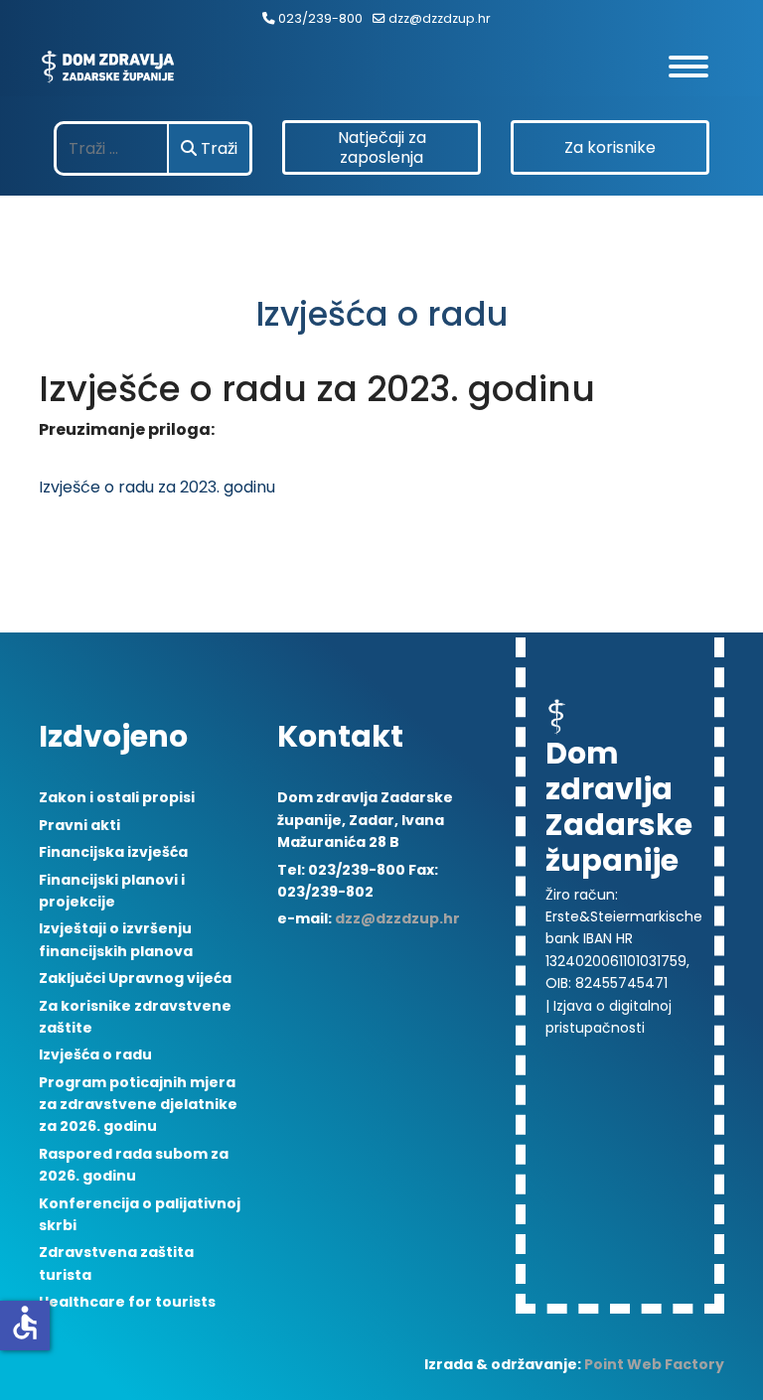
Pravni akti (79, 825)
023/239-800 (320, 18)
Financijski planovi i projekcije (112, 890)
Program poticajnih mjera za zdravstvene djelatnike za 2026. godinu (138, 1104)
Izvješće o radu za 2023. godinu (157, 487)
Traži (217, 148)
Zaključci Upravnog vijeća (135, 978)
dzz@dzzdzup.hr (439, 18)
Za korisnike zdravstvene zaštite (135, 1017)
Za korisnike (610, 147)
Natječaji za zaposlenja (382, 147)
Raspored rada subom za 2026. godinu (134, 1165)
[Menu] (696, 66)
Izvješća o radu (95, 1054)
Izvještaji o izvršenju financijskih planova (116, 939)
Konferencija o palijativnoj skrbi (139, 1214)
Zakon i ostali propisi (117, 797)
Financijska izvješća (113, 852)
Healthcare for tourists (127, 1302)
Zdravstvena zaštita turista (116, 1263)
